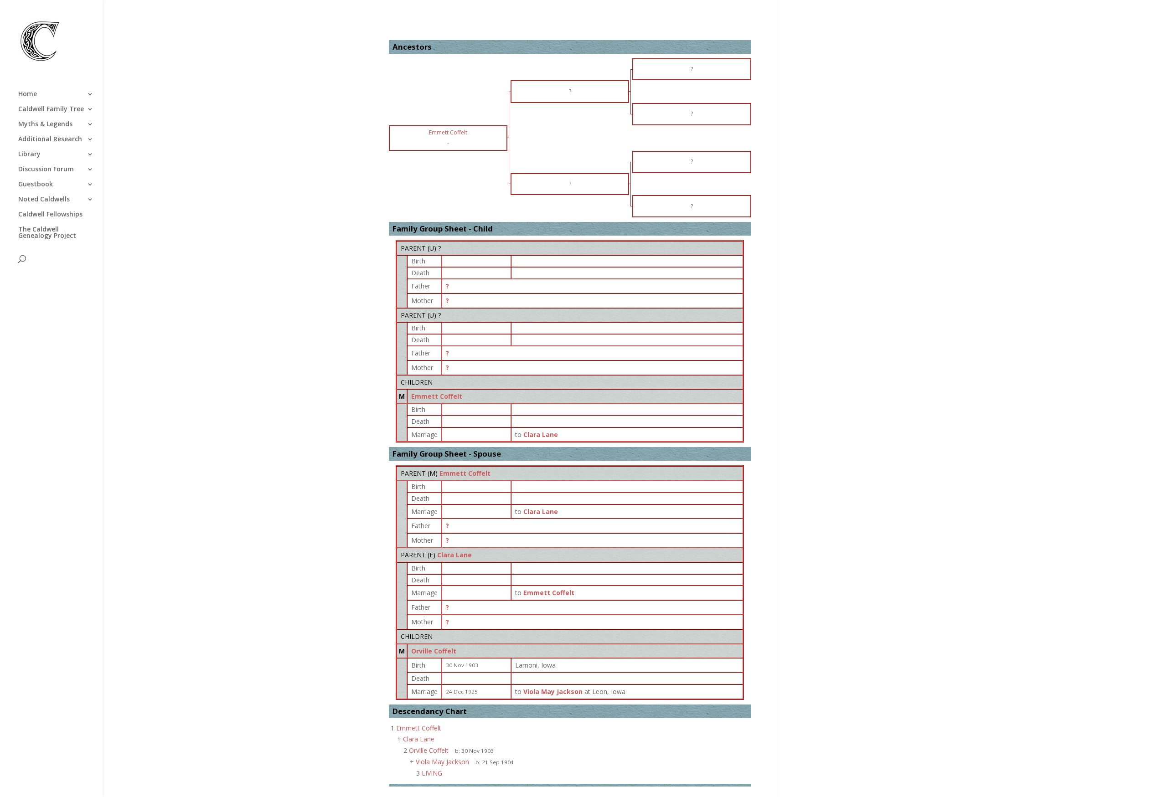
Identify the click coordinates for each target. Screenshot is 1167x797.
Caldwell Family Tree (51, 109)
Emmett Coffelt (436, 396)
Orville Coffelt (433, 651)
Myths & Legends (45, 124)
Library (29, 154)
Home (27, 94)
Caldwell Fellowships (50, 214)
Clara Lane (454, 554)
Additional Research (50, 139)
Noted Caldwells (44, 199)
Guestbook (35, 184)
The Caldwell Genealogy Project (47, 233)
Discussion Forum (46, 169)
